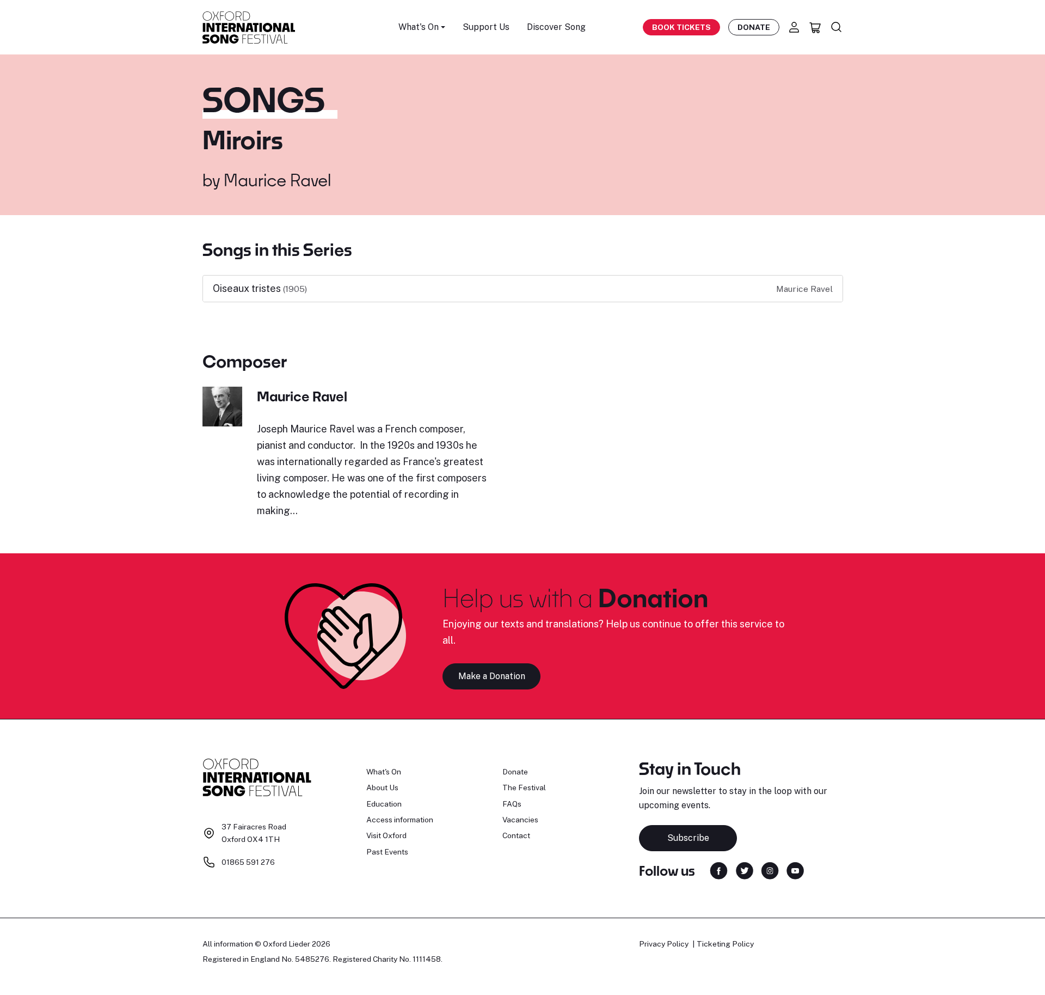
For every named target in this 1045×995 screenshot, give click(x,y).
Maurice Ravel (277, 180)
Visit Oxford (386, 835)
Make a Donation (491, 676)
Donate (753, 27)
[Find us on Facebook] (719, 870)
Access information (399, 819)
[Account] (794, 27)
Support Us (486, 27)
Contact (516, 835)
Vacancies (520, 819)
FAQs (511, 803)
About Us (382, 787)
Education (384, 803)
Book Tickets (681, 27)
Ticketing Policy (725, 943)
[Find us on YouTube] (795, 870)
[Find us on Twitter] (744, 870)
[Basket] (815, 27)
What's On (383, 771)
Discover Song (556, 27)
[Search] (836, 27)
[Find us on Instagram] (770, 870)
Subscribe (688, 838)
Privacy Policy (664, 943)
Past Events (387, 851)
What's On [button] (418, 27)
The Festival (524, 787)
